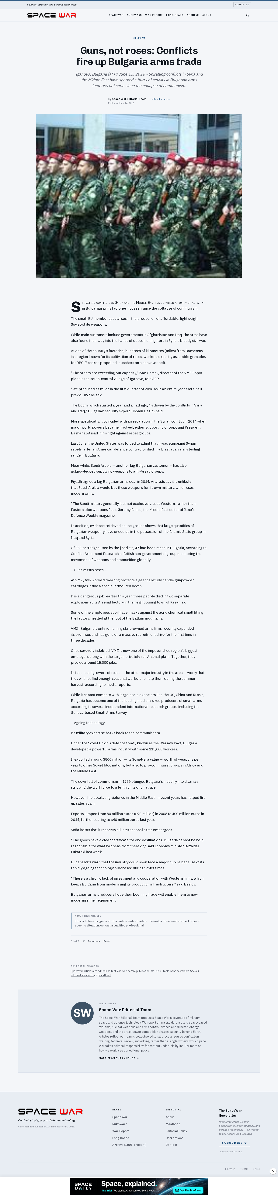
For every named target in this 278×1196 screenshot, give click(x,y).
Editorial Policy (176, 1131)
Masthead (173, 1124)
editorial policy (139, 1050)
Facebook (94, 941)
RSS (240, 1151)
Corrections (174, 1138)
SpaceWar (116, 14)
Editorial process (160, 98)
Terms (244, 1168)
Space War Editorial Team (129, 99)
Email (106, 941)
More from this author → (119, 1058)
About (206, 14)
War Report (154, 14)
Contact (171, 1145)
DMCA (256, 1168)
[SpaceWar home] (51, 15)
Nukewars (134, 14)
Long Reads (175, 14)
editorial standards (82, 975)
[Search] (247, 15)
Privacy (230, 1168)
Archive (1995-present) (129, 1145)
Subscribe (242, 4)
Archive (193, 14)
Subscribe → (234, 1142)
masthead (105, 975)
